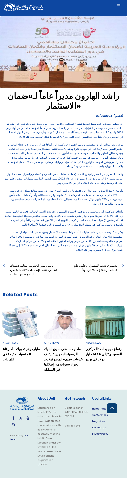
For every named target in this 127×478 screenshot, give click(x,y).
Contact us (99, 427)
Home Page (99, 408)
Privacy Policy (100, 433)
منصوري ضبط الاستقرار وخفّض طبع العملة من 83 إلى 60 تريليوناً (95, 268)
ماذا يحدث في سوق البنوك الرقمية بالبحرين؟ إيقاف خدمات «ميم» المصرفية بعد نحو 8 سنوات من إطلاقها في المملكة (63, 359)
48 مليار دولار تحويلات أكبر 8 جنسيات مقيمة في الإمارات (21, 354)
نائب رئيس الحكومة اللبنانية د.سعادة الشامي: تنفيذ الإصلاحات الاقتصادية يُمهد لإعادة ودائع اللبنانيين (33, 270)
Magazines (98, 421)
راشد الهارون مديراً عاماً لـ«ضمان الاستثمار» (63, 100)
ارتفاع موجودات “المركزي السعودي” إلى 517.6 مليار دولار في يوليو (104, 354)
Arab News (10, 343)
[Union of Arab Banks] (23, 10)
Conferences (100, 415)
